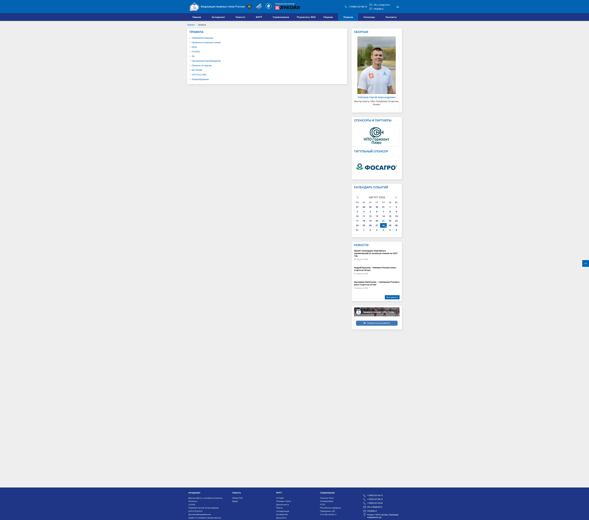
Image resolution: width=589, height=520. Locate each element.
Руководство (282, 514)
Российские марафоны (330, 507)
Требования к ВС (327, 511)
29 (370, 206)
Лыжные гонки (327, 498)
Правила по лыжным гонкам (206, 42)
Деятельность (282, 504)
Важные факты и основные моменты (205, 498)
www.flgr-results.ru (328, 514)
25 (364, 225)
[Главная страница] (194, 6)
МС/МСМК (197, 70)
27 (357, 206)
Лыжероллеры (326, 501)
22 (390, 220)
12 (370, 216)
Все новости (392, 297)
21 (383, 220)
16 (396, 216)
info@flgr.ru (378, 8)
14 (383, 216)
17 (357, 220)
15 (390, 216)
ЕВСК (194, 47)
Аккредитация (282, 511)
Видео (235, 501)
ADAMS (191, 504)
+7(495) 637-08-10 (375, 499)
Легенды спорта (283, 501)
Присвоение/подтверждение (206, 60)
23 (396, 220)
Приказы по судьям (202, 65)
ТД (193, 56)
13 (377, 216)
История (280, 498)
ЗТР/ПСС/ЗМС (199, 74)
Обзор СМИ (237, 498)
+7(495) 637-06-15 (358, 6)
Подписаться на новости (378, 323)
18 (364, 220)
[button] (218, 17)
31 (383, 206)
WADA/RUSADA (195, 511)
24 (357, 225)
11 (364, 216)
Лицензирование (200, 79)
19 (370, 220)
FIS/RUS (196, 51)
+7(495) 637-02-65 (375, 503)
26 (370, 225)
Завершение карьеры (202, 37)
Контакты (192, 501)
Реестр (279, 507)
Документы (281, 517)
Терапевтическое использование (203, 507)
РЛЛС (322, 504)
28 (364, 206)
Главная (190, 24)
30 (377, 206)
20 (377, 220)
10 (357, 216)
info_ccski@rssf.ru (382, 4)
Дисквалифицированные (199, 514)
